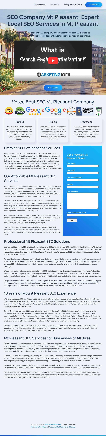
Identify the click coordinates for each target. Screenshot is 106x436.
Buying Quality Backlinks (73, 5)
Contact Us (55, 5)
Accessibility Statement (58, 427)
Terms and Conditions (39, 427)
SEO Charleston (40, 5)
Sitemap (72, 427)
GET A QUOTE (94, 5)
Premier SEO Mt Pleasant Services (32, 148)
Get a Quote (53, 88)
